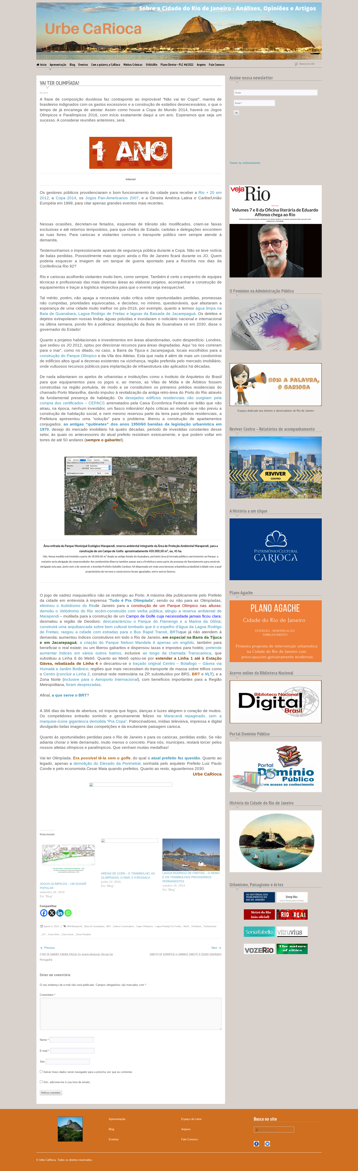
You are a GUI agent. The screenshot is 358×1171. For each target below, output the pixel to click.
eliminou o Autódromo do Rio (67, 605)
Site (42, 1061)
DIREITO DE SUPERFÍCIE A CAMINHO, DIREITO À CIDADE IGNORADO (186, 954)
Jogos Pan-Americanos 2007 (112, 198)
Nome (44, 1039)
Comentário (47, 994)
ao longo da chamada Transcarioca (177, 653)
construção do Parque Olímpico (68, 356)
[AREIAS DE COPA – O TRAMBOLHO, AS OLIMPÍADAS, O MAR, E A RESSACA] (129, 855)
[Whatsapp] (68, 913)
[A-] (41, 93)
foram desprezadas (83, 684)
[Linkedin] (60, 913)
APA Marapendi (74, 926)
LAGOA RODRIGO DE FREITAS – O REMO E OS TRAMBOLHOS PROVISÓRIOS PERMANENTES (191, 877)
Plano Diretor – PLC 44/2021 (177, 65)
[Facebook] (43, 913)
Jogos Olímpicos (144, 926)
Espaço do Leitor (191, 1119)
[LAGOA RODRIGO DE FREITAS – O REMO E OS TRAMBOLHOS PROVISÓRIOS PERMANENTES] (191, 855)
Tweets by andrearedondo (245, 162)
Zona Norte (53, 934)
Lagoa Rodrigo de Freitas (168, 926)
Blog (72, 65)
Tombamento (209, 926)
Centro (49, 674)
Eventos (83, 65)
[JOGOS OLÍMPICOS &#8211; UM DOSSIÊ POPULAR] (68, 860)
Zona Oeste (68, 934)
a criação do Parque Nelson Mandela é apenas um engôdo (137, 642)
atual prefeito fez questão (175, 758)
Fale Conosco (216, 65)
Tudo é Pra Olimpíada (131, 600)
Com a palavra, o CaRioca (105, 65)
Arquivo (201, 65)
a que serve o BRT (69, 695)
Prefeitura (196, 926)
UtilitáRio (151, 65)
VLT (44, 934)
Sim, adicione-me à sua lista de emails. (66, 1082)
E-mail (44, 1050)
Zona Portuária (83, 934)
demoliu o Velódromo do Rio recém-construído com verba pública (101, 611)
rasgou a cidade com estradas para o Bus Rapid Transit (114, 632)
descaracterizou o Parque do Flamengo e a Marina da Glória (162, 621)
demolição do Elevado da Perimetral (107, 763)
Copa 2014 (66, 198)
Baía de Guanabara (94, 926)
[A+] (46, 93)
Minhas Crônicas (132, 65)
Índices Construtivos (123, 926)
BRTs (175, 632)
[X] (52, 913)
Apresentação (58, 65)
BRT (108, 926)
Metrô (186, 926)
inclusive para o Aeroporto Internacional (101, 679)
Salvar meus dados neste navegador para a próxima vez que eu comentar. (88, 1072)
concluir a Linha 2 (74, 674)
